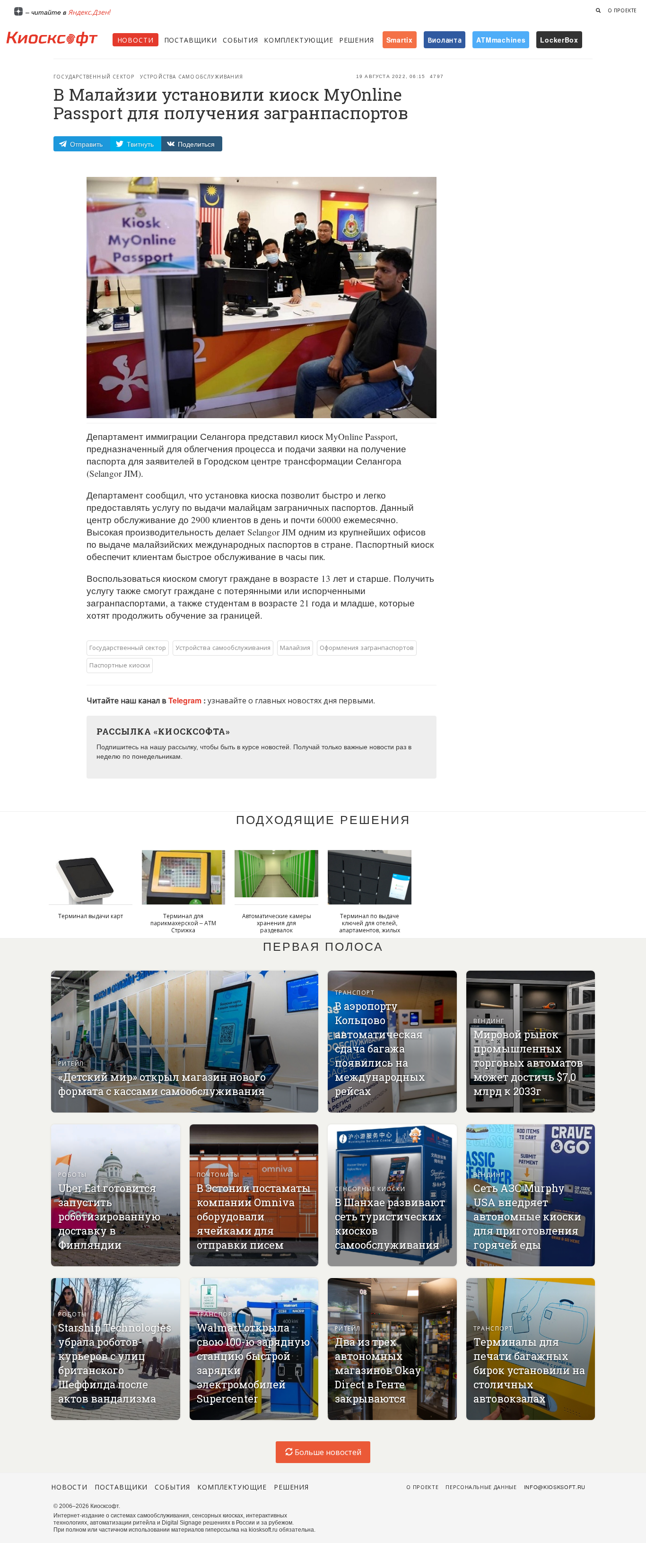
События (240, 39)
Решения (356, 39)
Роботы (72, 1174)
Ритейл (71, 1063)
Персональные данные (481, 1486)
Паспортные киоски (119, 664)
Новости (135, 39)
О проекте (622, 10)
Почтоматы (218, 1174)
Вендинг (489, 1021)
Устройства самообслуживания (191, 76)
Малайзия (295, 647)
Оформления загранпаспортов (367, 647)
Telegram (185, 700)
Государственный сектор (93, 76)
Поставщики (190, 39)
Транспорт (355, 992)
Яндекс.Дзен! (89, 12)
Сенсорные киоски (370, 1188)
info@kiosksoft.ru (554, 1486)
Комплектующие (298, 39)
